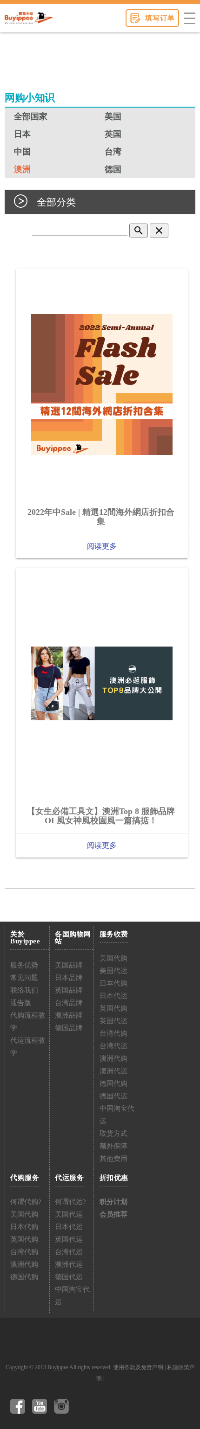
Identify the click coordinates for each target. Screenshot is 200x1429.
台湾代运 (113, 1046)
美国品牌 (69, 965)
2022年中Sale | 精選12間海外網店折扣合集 (100, 516)
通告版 (20, 1002)
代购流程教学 (27, 1022)
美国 (113, 116)
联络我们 (24, 990)
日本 (22, 134)
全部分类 (56, 202)
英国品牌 (69, 990)
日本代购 (113, 983)
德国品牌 (69, 1028)
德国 (113, 169)
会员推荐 (113, 1214)
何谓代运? (70, 1201)
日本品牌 (69, 977)
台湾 (113, 151)
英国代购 (113, 1008)
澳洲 (22, 169)
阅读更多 (102, 546)
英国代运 (113, 1021)
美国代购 (113, 958)
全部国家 (30, 116)
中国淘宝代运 (117, 1115)
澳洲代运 (113, 1071)
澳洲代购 (113, 1058)
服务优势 (24, 965)
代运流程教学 (27, 1047)
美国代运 (113, 970)
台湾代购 (113, 1033)
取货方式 (113, 1133)
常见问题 (24, 977)
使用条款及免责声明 (138, 1367)
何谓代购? (25, 1201)
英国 (113, 134)
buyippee (29, 18)
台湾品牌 (69, 1002)
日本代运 (113, 996)
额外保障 (113, 1146)
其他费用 (113, 1158)
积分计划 (113, 1201)
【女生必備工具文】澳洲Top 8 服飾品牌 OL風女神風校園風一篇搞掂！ (101, 816)
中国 (22, 151)
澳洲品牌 (69, 1015)
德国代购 (113, 1083)
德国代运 (113, 1096)
